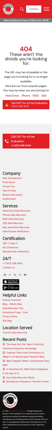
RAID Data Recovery (13, 219)
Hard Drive (12, 95)
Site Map (7, 320)
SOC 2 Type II (10, 243)
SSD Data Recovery (13, 223)
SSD (44, 95)
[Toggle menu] (46, 9)
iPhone (25, 95)
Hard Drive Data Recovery (16, 210)
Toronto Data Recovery (15, 332)
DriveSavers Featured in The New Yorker (27, 381)
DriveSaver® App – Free (15, 312)
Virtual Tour (9, 186)
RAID (36, 95)
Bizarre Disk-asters (12, 194)
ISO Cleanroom (10, 247)
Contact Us (9, 267)
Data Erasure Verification (16, 231)
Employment (9, 198)
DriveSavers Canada (17, 411)
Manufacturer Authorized (16, 251)
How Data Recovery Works (20, 377)
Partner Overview (12, 300)
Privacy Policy (10, 316)
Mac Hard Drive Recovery (16, 227)
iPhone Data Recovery (14, 214)
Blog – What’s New (12, 304)
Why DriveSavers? (12, 178)
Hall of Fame (9, 190)
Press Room (9, 182)
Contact (33, 9)
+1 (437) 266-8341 (12, 263)
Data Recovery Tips (13, 308)
